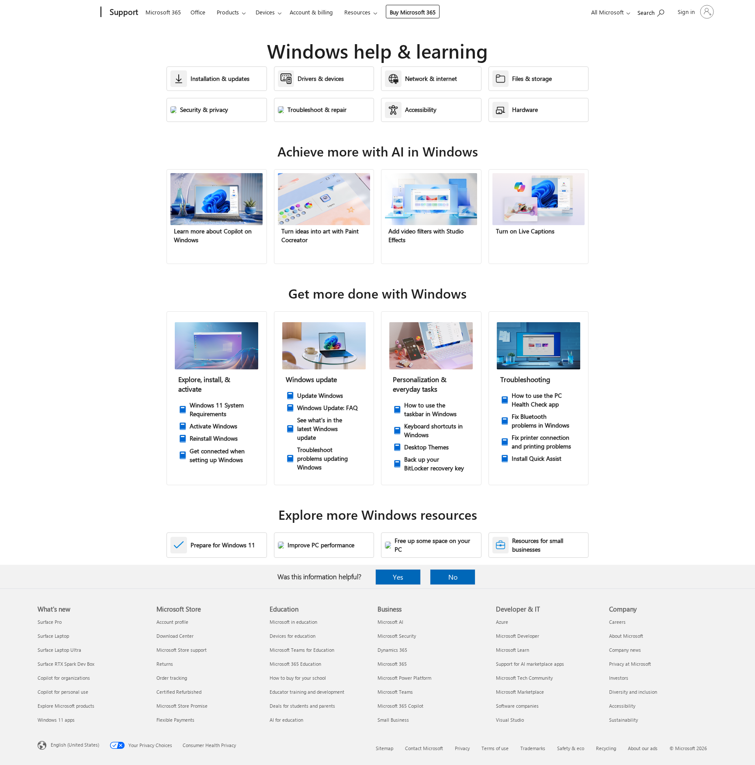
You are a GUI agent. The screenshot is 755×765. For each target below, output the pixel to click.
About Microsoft (626, 636)
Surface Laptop (53, 636)
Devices (265, 12)
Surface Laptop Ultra (59, 650)
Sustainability (623, 719)
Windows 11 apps (56, 719)
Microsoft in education (293, 622)
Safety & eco (570, 748)
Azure (502, 622)
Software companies (517, 705)
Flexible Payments (175, 719)
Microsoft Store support (181, 650)
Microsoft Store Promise (182, 705)
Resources (357, 12)
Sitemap (384, 748)
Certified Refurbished (178, 691)
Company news (625, 650)
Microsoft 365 (163, 12)
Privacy (462, 748)
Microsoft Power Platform (404, 678)
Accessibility (622, 705)
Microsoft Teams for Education (302, 650)
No (452, 576)
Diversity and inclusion (633, 691)
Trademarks (532, 748)
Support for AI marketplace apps (530, 664)
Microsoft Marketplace (520, 691)
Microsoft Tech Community (524, 678)
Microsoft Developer (517, 636)
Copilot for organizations (64, 678)
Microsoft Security (397, 636)
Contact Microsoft (424, 748)
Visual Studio (510, 719)
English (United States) (75, 744)
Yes (398, 576)
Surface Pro (50, 622)
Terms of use (495, 748)
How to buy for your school (298, 678)
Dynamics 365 (392, 650)
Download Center (175, 636)
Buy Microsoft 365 (413, 12)
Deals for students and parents (302, 705)
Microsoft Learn (512, 650)
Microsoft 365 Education (295, 664)
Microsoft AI (390, 622)
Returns (164, 664)
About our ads (643, 748)
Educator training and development (307, 691)
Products (228, 12)
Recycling (606, 748)
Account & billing (311, 12)
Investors (618, 678)
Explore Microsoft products (66, 705)
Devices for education (292, 636)
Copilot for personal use (63, 691)
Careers (617, 622)
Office (197, 12)
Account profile (172, 622)
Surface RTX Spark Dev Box (66, 664)
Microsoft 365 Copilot (400, 705)
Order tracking (171, 678)
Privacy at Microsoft (630, 664)
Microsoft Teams (395, 691)
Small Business (393, 719)
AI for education (286, 719)
